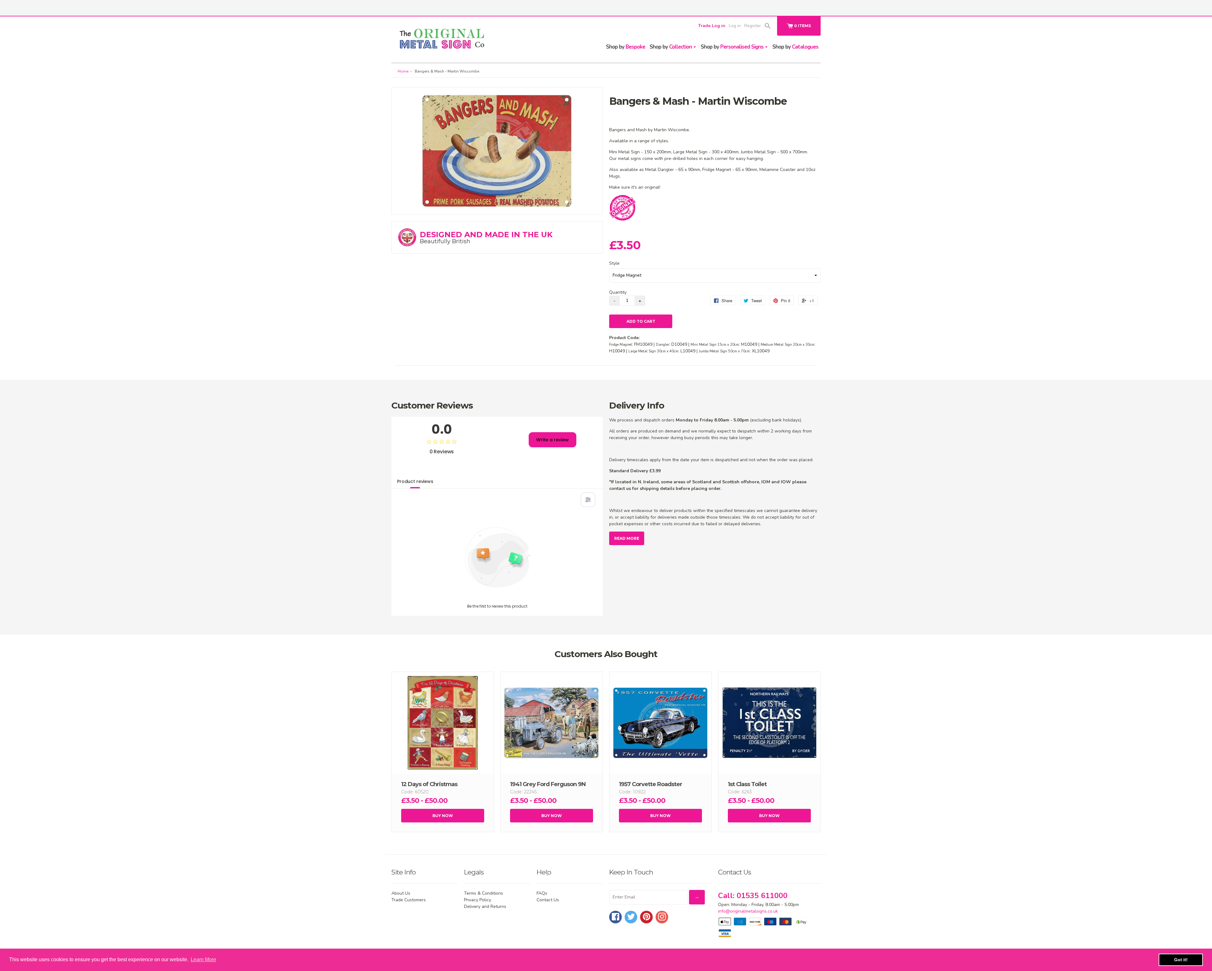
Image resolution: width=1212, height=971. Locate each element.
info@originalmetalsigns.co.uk (748, 911)
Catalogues (795, 46)
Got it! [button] (1181, 959)
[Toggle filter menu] (588, 499)
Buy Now (442, 815)
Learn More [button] (203, 959)
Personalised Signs (733, 46)
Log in (735, 26)
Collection (671, 46)
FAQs (542, 893)
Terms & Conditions (483, 893)
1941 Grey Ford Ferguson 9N (547, 784)
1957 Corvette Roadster (650, 784)
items (802, 25)
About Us (400, 893)
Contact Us (548, 900)
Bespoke (625, 46)
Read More (626, 538)
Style (614, 263)
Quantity (618, 292)
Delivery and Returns (485, 906)
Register (752, 26)
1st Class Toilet (747, 784)
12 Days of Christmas (429, 784)
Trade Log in (711, 26)
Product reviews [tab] (415, 481)
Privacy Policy (477, 900)
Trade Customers (408, 900)
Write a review (552, 440)
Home (403, 71)
